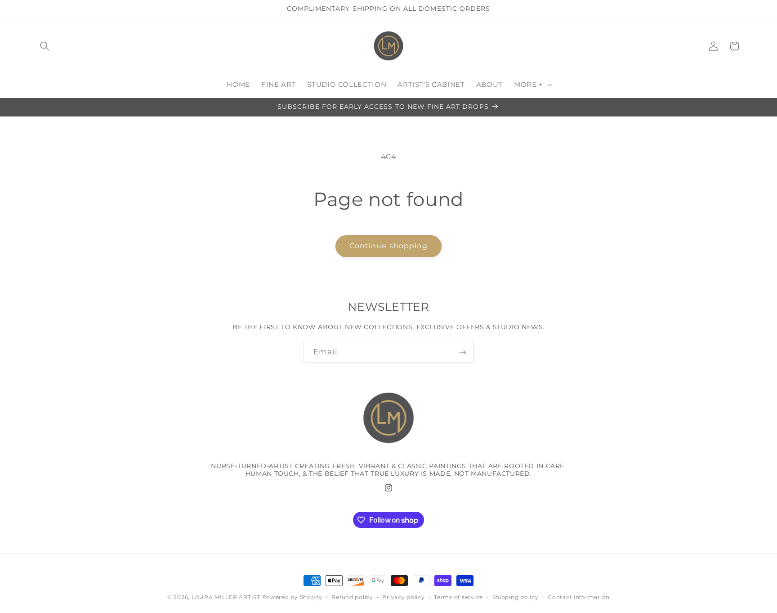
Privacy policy (403, 597)
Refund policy (352, 597)
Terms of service (458, 597)
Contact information (579, 597)
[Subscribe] (462, 352)
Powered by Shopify (292, 597)
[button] (45, 46)
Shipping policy (515, 597)
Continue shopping (388, 246)
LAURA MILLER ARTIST (226, 597)
